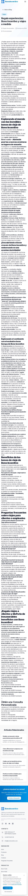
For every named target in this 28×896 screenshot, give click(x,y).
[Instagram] (2, 823)
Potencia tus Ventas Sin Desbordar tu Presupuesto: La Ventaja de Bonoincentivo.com (12, 681)
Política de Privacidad (16, 884)
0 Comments (17, 684)
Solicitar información (14, 798)
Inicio (2, 849)
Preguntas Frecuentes (7, 860)
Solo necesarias (8, 891)
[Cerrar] (24, 875)
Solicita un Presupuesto (8, 714)
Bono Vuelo (4, 868)
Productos (4, 852)
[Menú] (25, 1)
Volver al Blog (8, 9)
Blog (2, 855)
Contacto (3, 857)
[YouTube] (9, 823)
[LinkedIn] (13, 823)
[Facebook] (6, 823)
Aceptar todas (7, 887)
